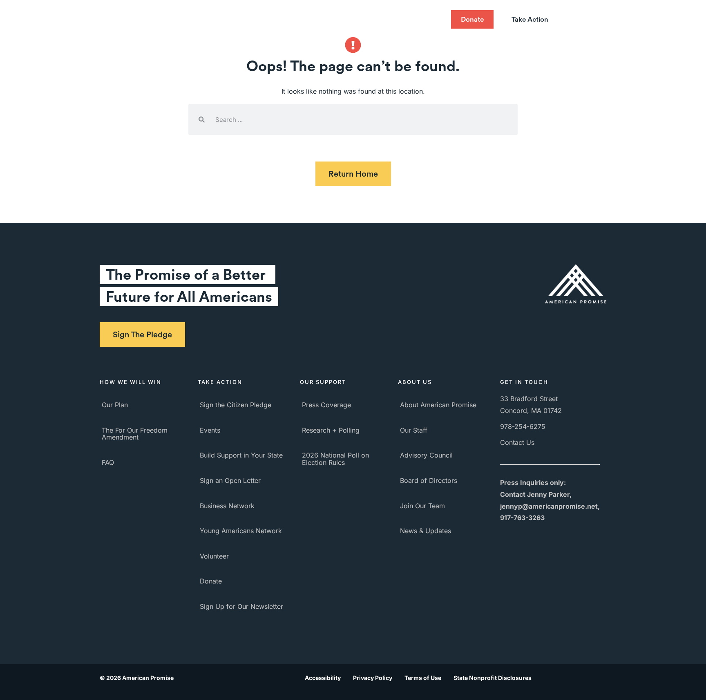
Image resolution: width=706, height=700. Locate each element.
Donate (211, 581)
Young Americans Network (241, 531)
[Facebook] (368, 19)
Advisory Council (426, 455)
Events (210, 430)
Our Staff (413, 430)
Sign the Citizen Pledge (235, 405)
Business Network (227, 506)
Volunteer (214, 556)
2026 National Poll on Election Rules (335, 459)
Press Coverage (326, 405)
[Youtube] (401, 19)
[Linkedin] (434, 19)
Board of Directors (428, 480)
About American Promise (438, 405)
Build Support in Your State (241, 455)
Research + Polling (331, 430)
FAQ (108, 462)
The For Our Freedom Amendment (135, 434)
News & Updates (425, 531)
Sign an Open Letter (230, 480)
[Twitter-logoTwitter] (385, 19)
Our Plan (115, 405)
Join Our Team (422, 506)
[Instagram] (417, 19)
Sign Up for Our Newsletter (241, 606)
